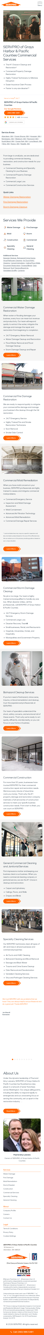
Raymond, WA (32, 139)
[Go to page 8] (29, 1059)
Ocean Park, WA (21, 141)
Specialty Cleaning (10, 1196)
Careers (6, 1214)
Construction (8, 1189)
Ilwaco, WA (15, 144)
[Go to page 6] (24, 1059)
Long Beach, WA (35, 141)
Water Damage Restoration (17, 197)
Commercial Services (11, 1193)
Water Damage (9, 1174)
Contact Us (7, 1218)
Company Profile (9, 1211)
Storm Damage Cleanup (15, 206)
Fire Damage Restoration (15, 201)
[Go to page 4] (20, 1059)
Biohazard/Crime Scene (26, 258)
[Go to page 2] (15, 1059)
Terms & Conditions (10, 1229)
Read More (11, 1111)
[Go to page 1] (12, 1059)
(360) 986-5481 (13, 113)
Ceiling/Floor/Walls (33, 263)
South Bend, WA (8, 141)
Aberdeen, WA (7, 136)
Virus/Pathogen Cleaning (12, 261)
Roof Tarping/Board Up (19, 268)
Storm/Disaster (9, 1185)
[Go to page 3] (17, 1059)
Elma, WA (6, 144)
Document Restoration (11, 266)
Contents (21, 270)
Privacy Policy (8, 1232)
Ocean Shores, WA (21, 136)
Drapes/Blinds (26, 266)
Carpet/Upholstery (18, 263)
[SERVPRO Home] (11, 4)
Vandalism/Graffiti (10, 270)
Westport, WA (20, 139)
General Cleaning (9, 1200)
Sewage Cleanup (9, 258)
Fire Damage (8, 1178)
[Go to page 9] (31, 1059)
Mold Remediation (10, 1181)
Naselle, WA (25, 144)
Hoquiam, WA (35, 136)
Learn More (11, 355)
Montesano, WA (8, 139)
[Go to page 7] (27, 1059)
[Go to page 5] (22, 1059)
